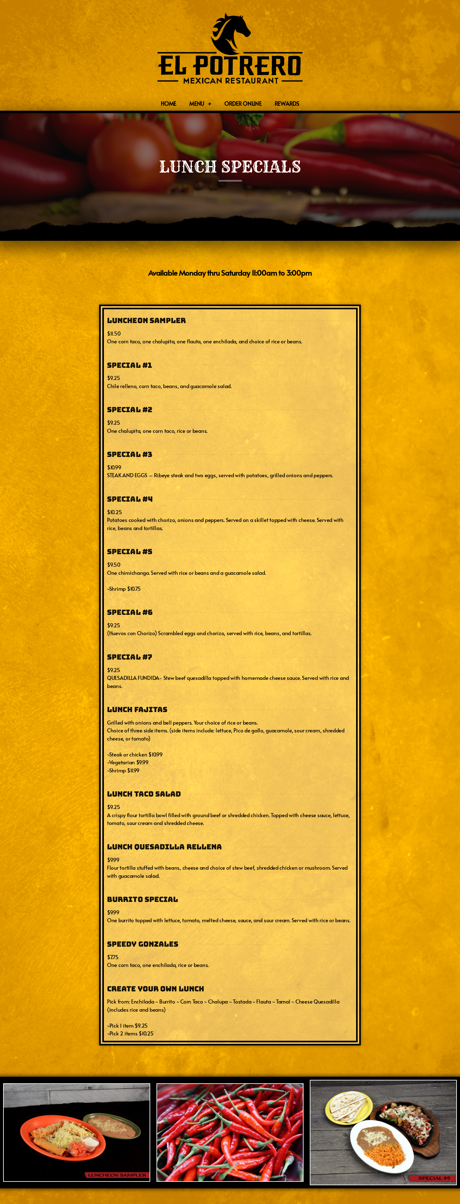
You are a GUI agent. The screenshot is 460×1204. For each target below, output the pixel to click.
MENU (196, 103)
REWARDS (287, 103)
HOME (168, 103)
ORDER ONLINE (243, 103)
